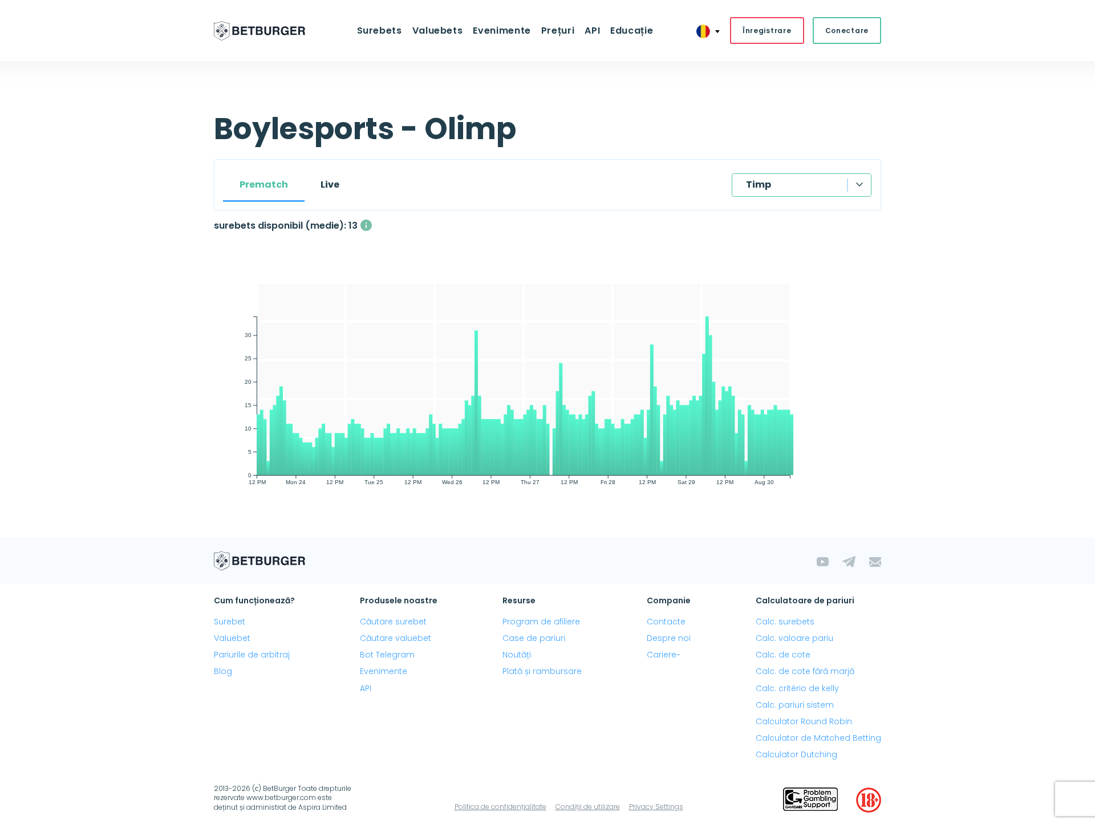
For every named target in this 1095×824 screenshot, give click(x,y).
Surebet (229, 621)
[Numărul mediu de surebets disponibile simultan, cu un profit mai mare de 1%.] (366, 225)
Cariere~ (663, 654)
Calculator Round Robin (804, 721)
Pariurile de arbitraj (252, 654)
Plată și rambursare (542, 671)
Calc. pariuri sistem (795, 705)
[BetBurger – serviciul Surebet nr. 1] (259, 30)
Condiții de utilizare (587, 806)
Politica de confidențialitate (500, 806)
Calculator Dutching (796, 754)
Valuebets (437, 30)
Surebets (379, 30)
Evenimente (383, 671)
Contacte (666, 621)
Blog (223, 671)
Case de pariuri (533, 638)
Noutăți (516, 654)
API (592, 30)
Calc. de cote (783, 654)
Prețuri (557, 30)
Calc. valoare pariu (794, 638)
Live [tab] (330, 184)
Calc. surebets (785, 621)
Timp (758, 184)
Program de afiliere (541, 621)
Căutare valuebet (395, 638)
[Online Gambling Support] (810, 800)
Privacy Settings (656, 806)
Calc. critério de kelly (797, 688)
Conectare (847, 30)
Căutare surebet (393, 621)
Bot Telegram (387, 654)
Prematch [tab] (264, 184)
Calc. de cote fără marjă (805, 671)
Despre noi (669, 638)
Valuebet (232, 638)
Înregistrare (767, 30)
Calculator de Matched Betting (818, 738)
